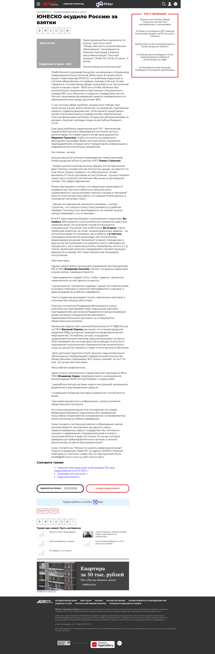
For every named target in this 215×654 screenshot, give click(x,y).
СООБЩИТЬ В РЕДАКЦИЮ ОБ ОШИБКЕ (125, 604)
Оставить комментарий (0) (108, 488)
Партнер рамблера (80, 643)
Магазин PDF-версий (115, 601)
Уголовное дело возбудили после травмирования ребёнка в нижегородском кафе (154, 57)
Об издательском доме (66, 601)
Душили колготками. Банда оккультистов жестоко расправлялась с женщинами (155, 22)
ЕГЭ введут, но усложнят (60, 551)
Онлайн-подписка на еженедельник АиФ (147, 601)
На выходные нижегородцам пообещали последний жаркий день (155, 68)
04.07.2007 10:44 (44, 12)
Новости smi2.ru (46, 591)
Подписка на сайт (63, 604)
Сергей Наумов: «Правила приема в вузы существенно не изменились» (111, 534)
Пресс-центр (86, 601)
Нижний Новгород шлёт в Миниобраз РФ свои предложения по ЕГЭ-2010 (84, 469)
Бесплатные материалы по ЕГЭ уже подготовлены (110, 542)
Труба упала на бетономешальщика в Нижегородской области (155, 45)
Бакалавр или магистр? (71, 473)
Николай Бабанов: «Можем (61, 541)
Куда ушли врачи (67, 477)
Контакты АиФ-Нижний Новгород (90, 604)
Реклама (99, 601)
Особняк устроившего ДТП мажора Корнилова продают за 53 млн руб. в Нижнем (155, 33)
